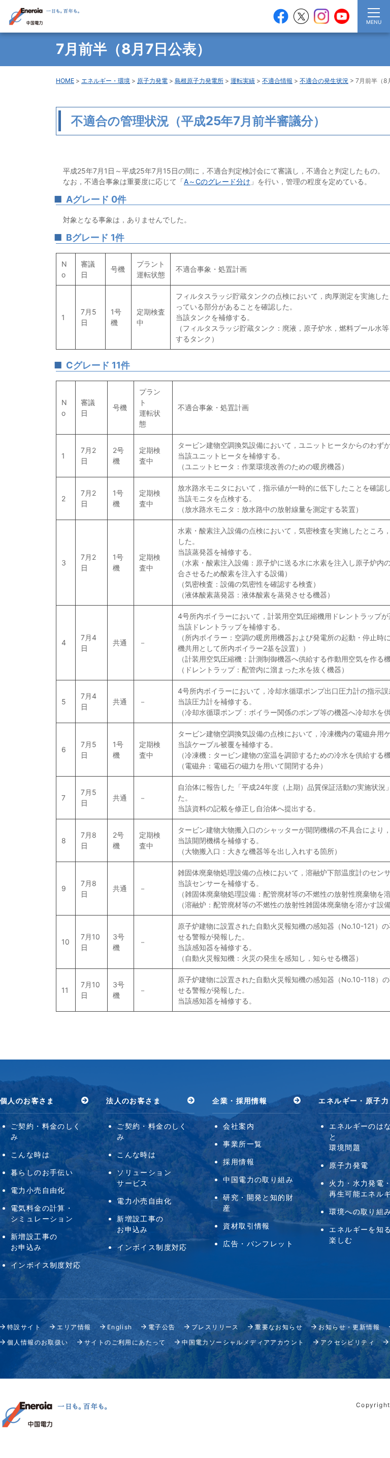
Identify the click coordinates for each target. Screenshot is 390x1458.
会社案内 (238, 1126)
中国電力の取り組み (258, 1179)
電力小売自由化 (38, 1190)
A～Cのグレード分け (217, 181)
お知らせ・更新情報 (349, 1327)
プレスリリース (215, 1327)
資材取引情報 (246, 1225)
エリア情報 (74, 1327)
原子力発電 (152, 80)
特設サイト (24, 1327)
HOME (65, 80)
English (120, 1327)
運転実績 (243, 80)
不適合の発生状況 (324, 80)
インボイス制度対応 (46, 1265)
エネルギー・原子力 (353, 1100)
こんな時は (30, 1154)
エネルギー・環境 (105, 80)
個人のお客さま (27, 1100)
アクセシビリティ (347, 1342)
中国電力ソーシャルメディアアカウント (243, 1342)
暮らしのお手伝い (42, 1172)
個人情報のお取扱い (38, 1342)
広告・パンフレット (258, 1243)
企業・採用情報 (239, 1100)
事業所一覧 (242, 1143)
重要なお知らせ (279, 1327)
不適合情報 (277, 80)
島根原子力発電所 (199, 80)
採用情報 (238, 1161)
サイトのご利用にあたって (125, 1342)
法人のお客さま (133, 1100)
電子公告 (162, 1327)
